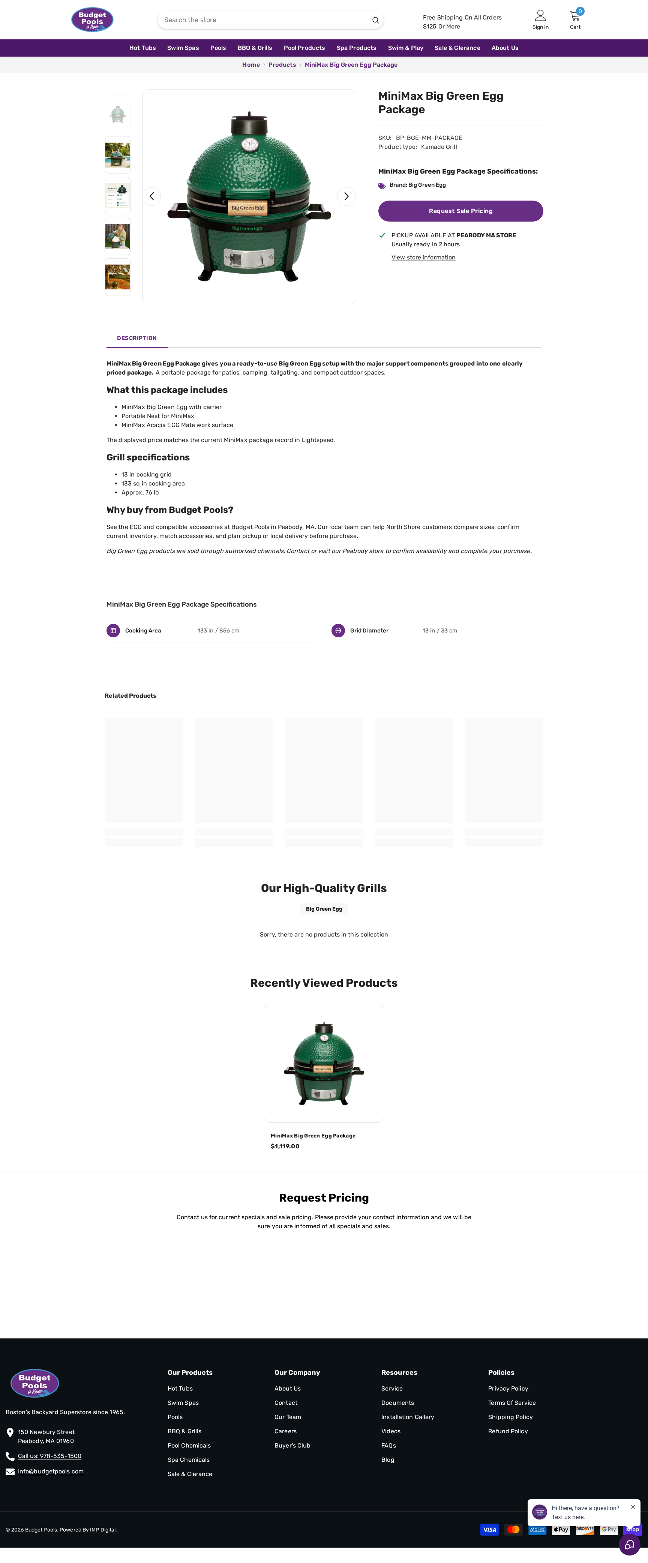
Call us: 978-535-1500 (49, 1456)
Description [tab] (137, 338)
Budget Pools (41, 1530)
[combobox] (263, 20)
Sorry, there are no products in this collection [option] (324, 934)
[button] (151, 196)
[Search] (271, 20)
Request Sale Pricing (461, 210)
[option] (249, 196)
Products (282, 64)
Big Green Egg (324, 909)
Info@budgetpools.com (51, 1471)
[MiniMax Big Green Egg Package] (324, 1063)
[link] (144, 832)
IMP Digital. (103, 1530)
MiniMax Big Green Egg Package (313, 1136)
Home (251, 64)
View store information (424, 257)
